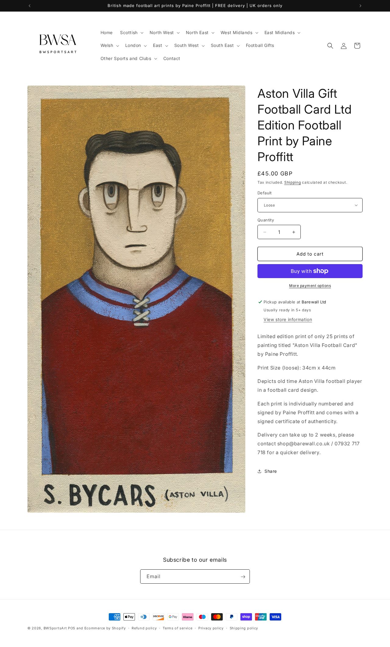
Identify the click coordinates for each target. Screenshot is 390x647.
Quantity (265, 219)
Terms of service (177, 628)
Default (264, 192)
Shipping (292, 182)
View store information (288, 319)
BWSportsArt (55, 628)
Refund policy (144, 628)
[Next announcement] (360, 6)
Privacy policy (211, 628)
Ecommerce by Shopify (105, 628)
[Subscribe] (243, 577)
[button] (131, 32)
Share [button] (270, 471)
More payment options (310, 285)
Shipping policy (244, 628)
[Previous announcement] (29, 6)
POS (71, 628)
